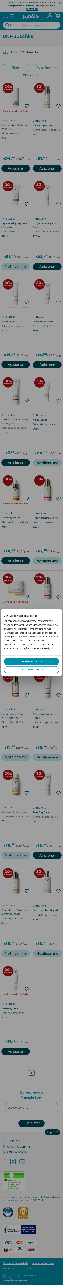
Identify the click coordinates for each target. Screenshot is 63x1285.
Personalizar (30, 670)
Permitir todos (31, 661)
